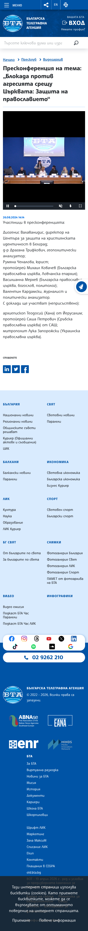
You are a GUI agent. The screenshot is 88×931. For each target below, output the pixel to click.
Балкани (11, 462)
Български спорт (60, 516)
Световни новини (61, 415)
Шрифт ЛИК (36, 828)
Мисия (31, 783)
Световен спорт (60, 510)
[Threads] (38, 639)
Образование (13, 523)
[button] (46, 5)
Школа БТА (35, 808)
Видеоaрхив (53, 60)
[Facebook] (13, 639)
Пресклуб (28, 60)
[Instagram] (25, 639)
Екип (30, 853)
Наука (7, 516)
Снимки (54, 542)
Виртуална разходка (42, 770)
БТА (30, 756)
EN (56, 5)
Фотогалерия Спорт (63, 572)
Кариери (33, 802)
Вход (77, 22)
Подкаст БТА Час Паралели (16, 615)
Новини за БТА (38, 776)
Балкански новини (17, 473)
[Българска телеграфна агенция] (13, 695)
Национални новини (18, 415)
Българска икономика (63, 479)
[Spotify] (35, 647)
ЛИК (6, 499)
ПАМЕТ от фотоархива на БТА (65, 581)
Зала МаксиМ (36, 841)
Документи (35, 796)
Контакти (35, 860)
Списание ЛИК (37, 847)
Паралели (54, 422)
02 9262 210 (47, 657)
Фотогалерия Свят (62, 560)
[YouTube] (50, 639)
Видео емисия (13, 607)
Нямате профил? (73, 29)
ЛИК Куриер (12, 529)
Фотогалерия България (65, 553)
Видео (8, 596)
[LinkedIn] (75, 639)
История (33, 789)
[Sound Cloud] (53, 647)
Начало (9, 60)
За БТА (31, 764)
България (11, 404)
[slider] (34, 206)
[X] (62, 639)
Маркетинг (35, 834)
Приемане (21, 920)
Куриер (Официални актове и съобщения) (19, 440)
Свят (51, 404)
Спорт (52, 499)
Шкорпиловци (37, 815)
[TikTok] (16, 647)
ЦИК (6, 449)
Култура (9, 510)
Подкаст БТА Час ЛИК (19, 624)
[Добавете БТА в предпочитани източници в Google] (72, 647)
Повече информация (57, 920)
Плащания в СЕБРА (41, 866)
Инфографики (60, 596)
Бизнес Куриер (58, 486)
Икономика (58, 462)
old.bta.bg (34, 873)
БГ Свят (9, 542)
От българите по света (22, 553)
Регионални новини (18, 422)
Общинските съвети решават (19, 430)
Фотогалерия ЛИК (61, 566)
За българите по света (21, 560)
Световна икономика (63, 473)
